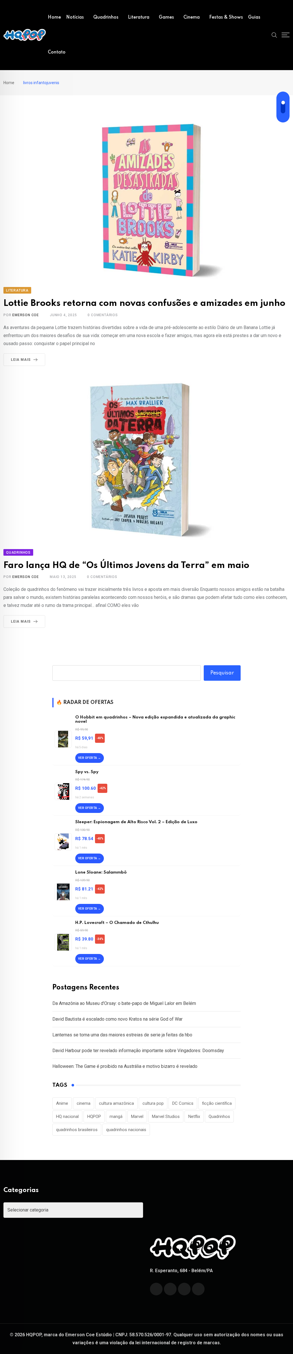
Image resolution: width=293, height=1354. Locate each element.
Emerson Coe (25, 315)
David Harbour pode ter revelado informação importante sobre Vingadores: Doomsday (138, 1050)
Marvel (137, 1116)
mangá (116, 1116)
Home (54, 17)
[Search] (274, 34)
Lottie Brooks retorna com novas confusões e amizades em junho (144, 303)
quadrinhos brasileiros (77, 1129)
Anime (62, 1103)
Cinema (191, 17)
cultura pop (153, 1103)
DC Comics (182, 1103)
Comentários (103, 315)
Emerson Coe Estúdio (88, 1334)
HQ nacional (67, 1116)
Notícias (75, 17)
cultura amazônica (116, 1103)
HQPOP (94, 1116)
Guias (254, 17)
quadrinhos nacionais (126, 1129)
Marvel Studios (166, 1116)
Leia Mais (21, 360)
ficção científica (217, 1103)
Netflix (194, 1116)
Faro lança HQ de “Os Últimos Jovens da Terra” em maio (126, 565)
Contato (57, 52)
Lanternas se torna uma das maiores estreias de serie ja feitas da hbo (122, 1035)
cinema (83, 1103)
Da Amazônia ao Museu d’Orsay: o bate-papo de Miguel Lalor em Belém (124, 1003)
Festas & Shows (226, 17)
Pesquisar (222, 673)
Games (166, 17)
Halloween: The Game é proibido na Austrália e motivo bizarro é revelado (124, 1066)
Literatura (138, 17)
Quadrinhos (105, 17)
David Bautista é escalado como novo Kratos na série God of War (117, 1019)
